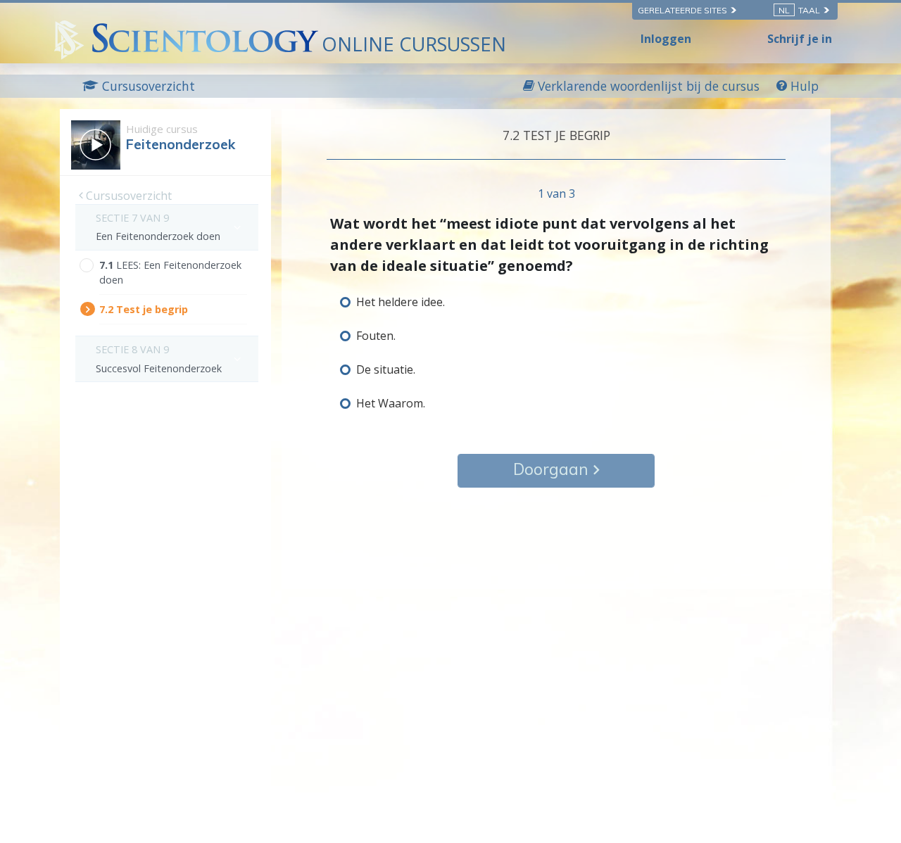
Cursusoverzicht (127, 195)
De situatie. (385, 369)
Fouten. (376, 335)
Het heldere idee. (400, 302)
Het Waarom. (390, 403)
